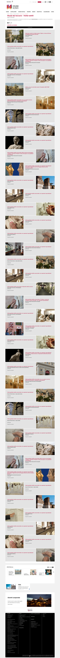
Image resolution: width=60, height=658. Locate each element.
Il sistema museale (10, 614)
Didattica (39, 11)
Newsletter (9, 617)
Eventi (33, 11)
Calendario (47, 11)
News (43, 614)
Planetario (9, 651)
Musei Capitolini (9, 620)
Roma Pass (21, 618)
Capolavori (13, 11)
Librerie (20, 624)
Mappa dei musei (22, 615)
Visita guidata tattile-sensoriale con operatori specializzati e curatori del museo (38, 326)
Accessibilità (21, 622)
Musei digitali (21, 11)
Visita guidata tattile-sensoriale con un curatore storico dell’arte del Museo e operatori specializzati (19, 100)
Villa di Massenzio (10, 632)
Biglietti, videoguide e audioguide (24, 616)
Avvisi (44, 615)
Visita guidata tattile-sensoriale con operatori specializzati (20, 46)
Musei (7, 11)
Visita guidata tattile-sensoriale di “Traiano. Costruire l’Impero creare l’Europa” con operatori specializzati (37, 300)
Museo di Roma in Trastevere (11, 642)
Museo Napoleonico (10, 638)
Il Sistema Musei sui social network (41, 574)
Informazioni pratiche (22, 614)
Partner (44, 616)
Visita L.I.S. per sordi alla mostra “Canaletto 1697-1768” (37, 87)
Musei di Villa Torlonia (10, 643)
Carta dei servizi (9, 616)
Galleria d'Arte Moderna (11, 639)
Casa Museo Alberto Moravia (11, 646)
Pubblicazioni (9, 615)
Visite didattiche (21, 619)
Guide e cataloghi (22, 621)
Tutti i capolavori (35, 613)
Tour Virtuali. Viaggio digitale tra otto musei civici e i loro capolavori (11, 573)
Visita (52, 11)
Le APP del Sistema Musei (26, 574)
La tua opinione (21, 625)
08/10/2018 (23, 588)
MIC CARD (20, 617)
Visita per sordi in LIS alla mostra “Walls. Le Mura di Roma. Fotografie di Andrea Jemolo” (38, 34)
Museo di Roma (9, 637)
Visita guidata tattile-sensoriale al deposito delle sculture (20, 286)
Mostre (29, 11)
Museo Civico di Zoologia (11, 652)
